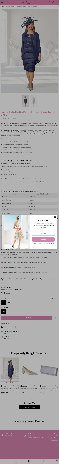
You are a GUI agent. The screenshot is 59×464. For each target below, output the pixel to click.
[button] (55, 217)
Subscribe (43, 239)
